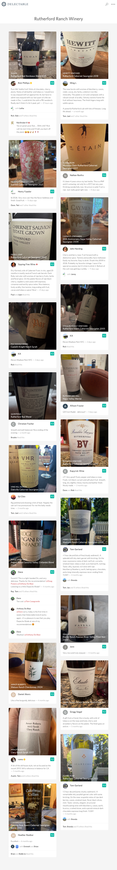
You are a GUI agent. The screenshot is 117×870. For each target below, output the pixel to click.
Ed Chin (21, 496)
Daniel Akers (24, 694)
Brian (36, 846)
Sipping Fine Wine (26, 264)
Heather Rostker (26, 835)
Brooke (14, 437)
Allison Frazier (77, 405)
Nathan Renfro (77, 175)
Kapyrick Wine (77, 471)
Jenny (73, 274)
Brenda (74, 580)
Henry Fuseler (24, 191)
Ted (17, 205)
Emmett (27, 846)
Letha (21, 108)
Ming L (73, 83)
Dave (13, 205)
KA (19, 353)
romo (20, 759)
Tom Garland (76, 549)
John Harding (76, 248)
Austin (13, 776)
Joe (68, 587)
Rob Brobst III (22, 122)
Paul (12, 295)
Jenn (72, 646)
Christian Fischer (26, 423)
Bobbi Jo (22, 854)
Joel (16, 513)
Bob (16, 116)
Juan (20, 295)
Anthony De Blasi (24, 608)
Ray (12, 591)
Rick (12, 116)
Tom (12, 513)
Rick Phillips (24, 83)
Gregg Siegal (76, 711)
